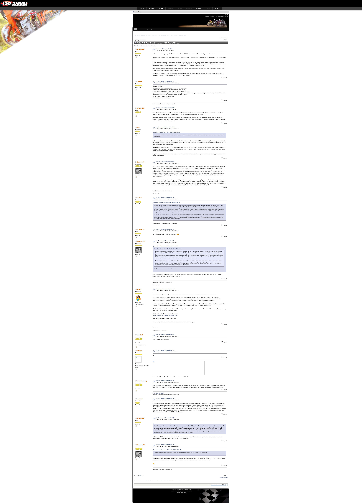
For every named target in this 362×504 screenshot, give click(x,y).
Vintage (198, 8)
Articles (151, 8)
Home (142, 8)
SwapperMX (141, 162)
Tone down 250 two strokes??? (164, 49)
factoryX (139, 350)
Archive (161, 8)
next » (226, 37)
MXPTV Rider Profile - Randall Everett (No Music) (165, 315)
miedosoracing (142, 381)
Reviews (170, 8)
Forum (217, 8)
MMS (138, 127)
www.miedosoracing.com (158, 393)
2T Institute (140, 229)
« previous (222, 37)
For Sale (179, 8)
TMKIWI (139, 81)
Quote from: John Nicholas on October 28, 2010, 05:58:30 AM (167, 449)
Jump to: (208, 484)
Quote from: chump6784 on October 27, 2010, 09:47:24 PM (166, 132)
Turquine (140, 399)
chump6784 (140, 49)
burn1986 (140, 335)
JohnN (139, 289)
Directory (189, 8)
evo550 (139, 198)
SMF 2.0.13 (174, 489)
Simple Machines (187, 489)
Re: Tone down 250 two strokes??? (165, 81)
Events (208, 8)
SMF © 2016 (180, 489)
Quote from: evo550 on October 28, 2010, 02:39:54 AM (165, 246)
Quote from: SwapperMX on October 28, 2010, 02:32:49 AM (166, 202)
